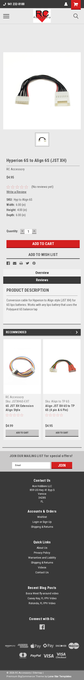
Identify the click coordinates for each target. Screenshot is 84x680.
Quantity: (12, 231)
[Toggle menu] (6, 16)
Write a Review (16, 192)
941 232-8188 (16, 4)
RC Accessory (15, 397)
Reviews (42, 280)
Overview (42, 273)
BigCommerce (26, 676)
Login (36, 521)
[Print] (21, 263)
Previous (71, 332)
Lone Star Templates (59, 676)
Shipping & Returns (42, 526)
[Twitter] (27, 263)
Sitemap (37, 672)
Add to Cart (22, 433)
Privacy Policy (42, 552)
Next (77, 332)
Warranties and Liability (42, 557)
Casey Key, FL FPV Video (42, 598)
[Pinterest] (34, 263)
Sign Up (47, 521)
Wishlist (42, 517)
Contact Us (42, 572)
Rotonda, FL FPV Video (42, 603)
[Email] (14, 263)
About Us (42, 547)
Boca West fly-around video (42, 593)
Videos (42, 567)
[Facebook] (8, 263)
